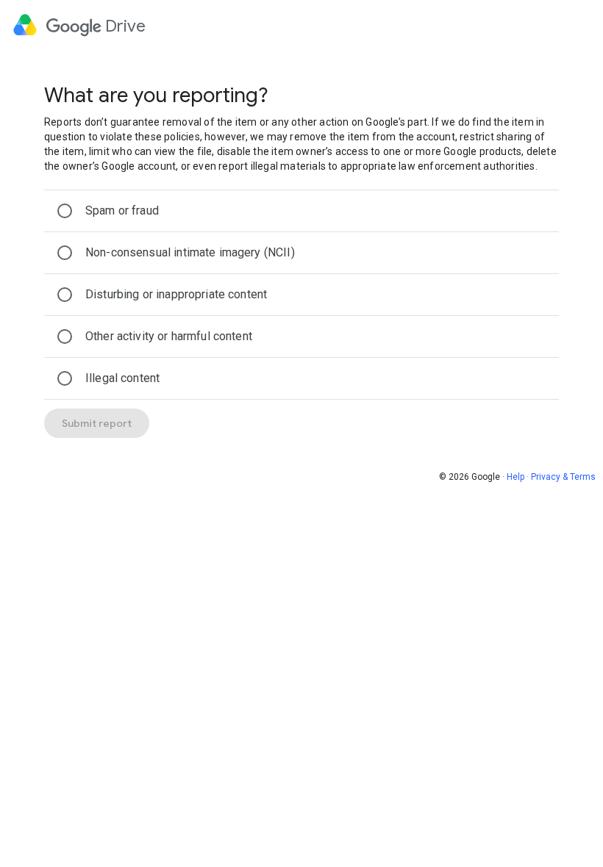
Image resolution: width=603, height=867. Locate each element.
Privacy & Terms (563, 477)
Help (515, 477)
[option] (301, 210)
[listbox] (301, 295)
